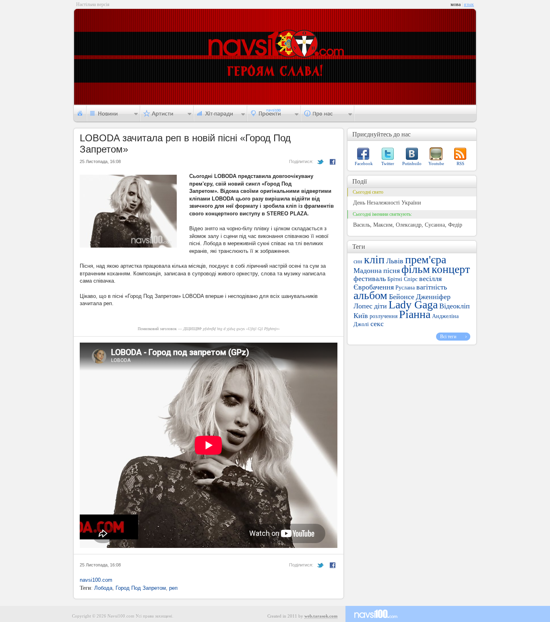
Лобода (103, 588)
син (358, 261)
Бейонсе (401, 297)
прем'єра (425, 259)
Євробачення (374, 287)
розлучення (383, 316)
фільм (415, 269)
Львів (394, 261)
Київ (361, 316)
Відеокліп (454, 306)
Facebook (364, 163)
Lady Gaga (413, 304)
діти (380, 306)
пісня (391, 271)
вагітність (431, 287)
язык (469, 4)
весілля (430, 279)
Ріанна (414, 314)
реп (173, 588)
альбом (370, 295)
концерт (451, 269)
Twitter (387, 163)
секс (377, 324)
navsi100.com (96, 580)
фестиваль (370, 279)
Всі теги (448, 336)
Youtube (436, 163)
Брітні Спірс (402, 279)
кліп (374, 259)
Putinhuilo (412, 163)
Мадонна (368, 271)
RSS (460, 163)
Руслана (405, 288)
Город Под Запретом (141, 588)
